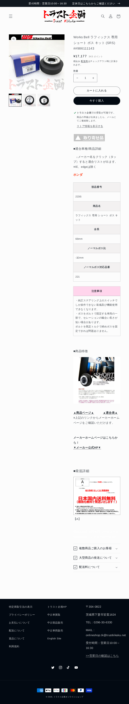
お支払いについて (19, 622)
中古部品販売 (55, 622)
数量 (75, 71)
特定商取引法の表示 (21, 606)
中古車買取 (53, 614)
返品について (17, 638)
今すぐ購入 (97, 100)
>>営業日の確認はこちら (102, 655)
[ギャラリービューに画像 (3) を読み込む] (44, 100)
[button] (10, 16)
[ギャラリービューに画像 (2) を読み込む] (29, 100)
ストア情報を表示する (90, 126)
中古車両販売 (55, 630)
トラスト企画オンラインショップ (68, 697)
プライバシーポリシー (22, 614)
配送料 (84, 61)
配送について (17, 630)
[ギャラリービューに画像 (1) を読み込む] (15, 100)
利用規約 (14, 646)
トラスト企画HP (57, 606)
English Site (54, 638)
